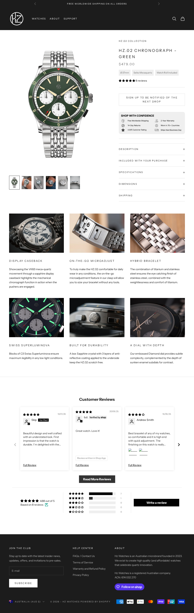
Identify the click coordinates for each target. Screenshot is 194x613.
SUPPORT (70, 18)
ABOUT (55, 18)
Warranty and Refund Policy (89, 568)
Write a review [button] (156, 503)
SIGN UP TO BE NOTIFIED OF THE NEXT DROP (152, 99)
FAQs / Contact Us (84, 556)
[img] (31, 414)
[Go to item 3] (38, 183)
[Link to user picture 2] (143, 452)
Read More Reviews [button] (97, 479)
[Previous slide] (15, 444)
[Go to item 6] (75, 183)
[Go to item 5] (63, 183)
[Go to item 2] (26, 183)
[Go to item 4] (50, 183)
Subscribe (23, 583)
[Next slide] (179, 444)
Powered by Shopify (96, 601)
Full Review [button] (29, 465)
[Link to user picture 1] (132, 452)
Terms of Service (83, 562)
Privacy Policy (81, 575)
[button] (127, 80)
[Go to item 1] (14, 183)
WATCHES (39, 18)
